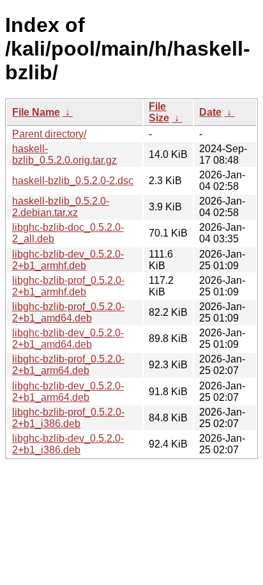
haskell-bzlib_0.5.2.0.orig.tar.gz (64, 154)
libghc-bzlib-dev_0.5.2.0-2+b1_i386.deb (68, 444)
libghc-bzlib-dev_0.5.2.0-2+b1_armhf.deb (68, 260)
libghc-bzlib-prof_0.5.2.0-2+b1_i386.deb (68, 418)
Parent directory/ (49, 134)
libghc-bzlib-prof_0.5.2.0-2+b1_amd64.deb (68, 312)
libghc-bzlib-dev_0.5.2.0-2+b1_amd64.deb (68, 338)
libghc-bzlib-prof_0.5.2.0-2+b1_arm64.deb (68, 365)
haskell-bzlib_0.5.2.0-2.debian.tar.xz (60, 207)
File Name (36, 112)
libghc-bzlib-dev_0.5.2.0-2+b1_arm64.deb (68, 391)
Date (210, 112)
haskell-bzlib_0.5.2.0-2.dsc (72, 180)
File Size (159, 112)
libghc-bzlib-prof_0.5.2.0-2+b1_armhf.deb (68, 286)
